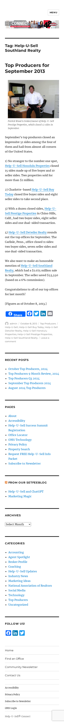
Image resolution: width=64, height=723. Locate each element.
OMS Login (11, 708)
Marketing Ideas (19, 581)
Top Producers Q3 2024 (24, 378)
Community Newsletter (21, 667)
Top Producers (48, 323)
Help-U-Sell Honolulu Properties (27, 165)
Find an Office (14, 658)
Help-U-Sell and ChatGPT (26, 491)
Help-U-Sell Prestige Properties (34, 334)
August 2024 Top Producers (27, 388)
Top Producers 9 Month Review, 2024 (33, 373)
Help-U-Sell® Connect (17, 716)
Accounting (16, 552)
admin (13, 323)
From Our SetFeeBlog (27, 482)
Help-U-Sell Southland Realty (21, 337)
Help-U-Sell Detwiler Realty (28, 232)
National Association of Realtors (30, 585)
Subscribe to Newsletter (24, 463)
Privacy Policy (17, 444)
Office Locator (17, 435)
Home (9, 650)
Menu (53, 12)
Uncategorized (18, 604)
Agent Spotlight (19, 557)
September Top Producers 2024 (29, 383)
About (12, 416)
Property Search (19, 449)
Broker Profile (17, 562)
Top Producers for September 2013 (27, 68)
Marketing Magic (20, 496)
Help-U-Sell (11, 327)
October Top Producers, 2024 (28, 369)
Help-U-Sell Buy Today (31, 327)
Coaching (14, 566)
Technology (16, 595)
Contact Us (12, 675)
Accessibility (16, 420)
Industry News (18, 576)
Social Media (16, 590)
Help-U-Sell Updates (22, 571)
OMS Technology (20, 439)
